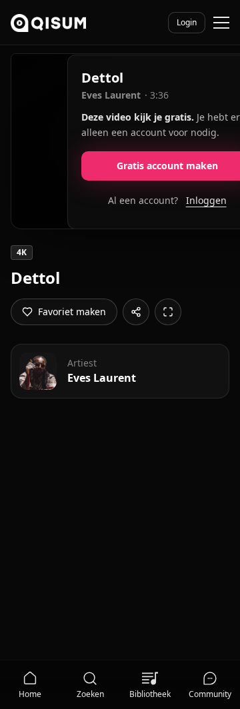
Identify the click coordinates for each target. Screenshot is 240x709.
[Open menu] (221, 23)
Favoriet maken (72, 311)
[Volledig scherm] (168, 312)
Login (187, 22)
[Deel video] (136, 312)
